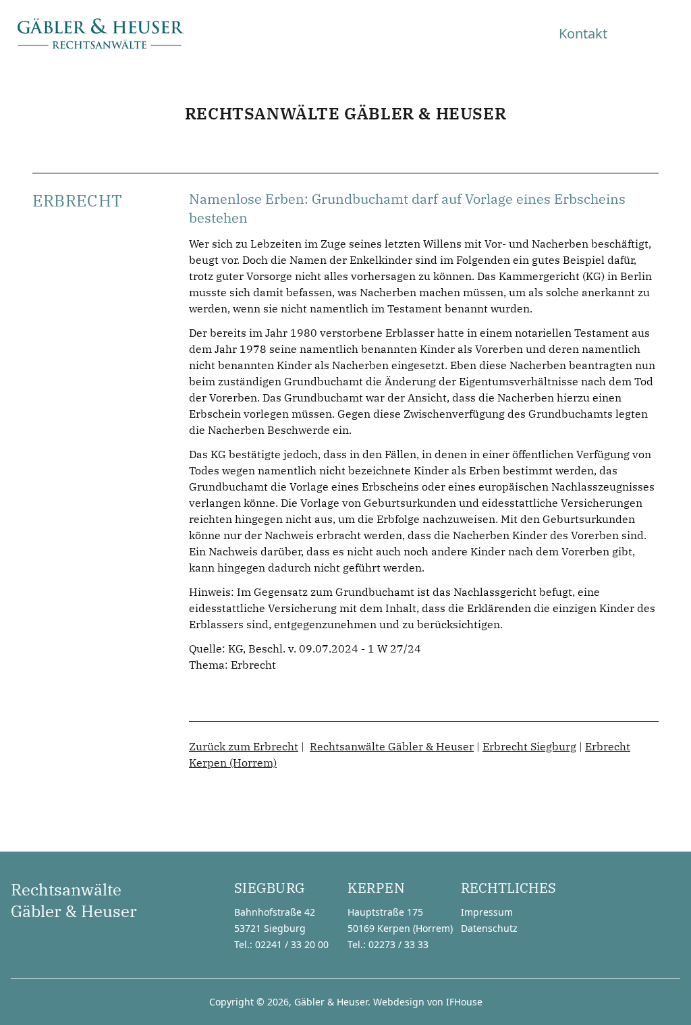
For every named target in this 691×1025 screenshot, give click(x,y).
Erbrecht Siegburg (529, 746)
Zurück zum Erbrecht (243, 746)
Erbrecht (253, 664)
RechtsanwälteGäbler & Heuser (74, 900)
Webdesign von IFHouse (427, 1001)
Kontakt (583, 33)
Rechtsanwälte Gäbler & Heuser (392, 746)
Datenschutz (489, 928)
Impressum (487, 912)
